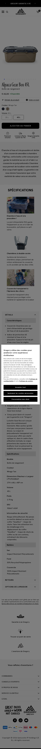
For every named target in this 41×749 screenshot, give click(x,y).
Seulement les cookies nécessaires (20, 393)
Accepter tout (20, 387)
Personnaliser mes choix (20, 399)
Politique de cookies (26, 381)
